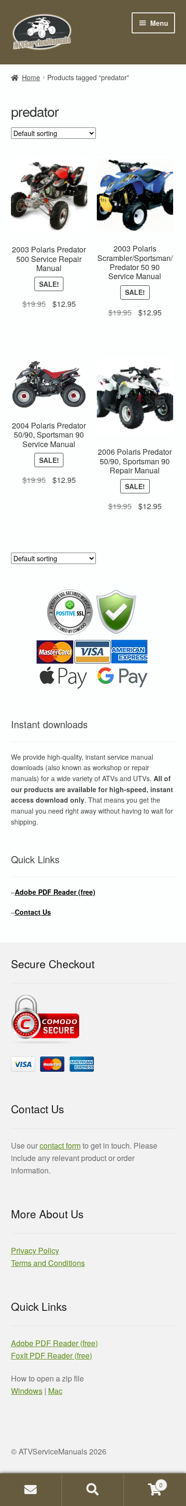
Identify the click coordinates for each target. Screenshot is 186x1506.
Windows (26, 1390)
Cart (143, 1481)
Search (93, 1490)
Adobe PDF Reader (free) (55, 892)
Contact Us (33, 912)
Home (31, 77)
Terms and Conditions (48, 1262)
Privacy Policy (35, 1250)
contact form (60, 1145)
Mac (55, 1390)
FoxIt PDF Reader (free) (51, 1355)
